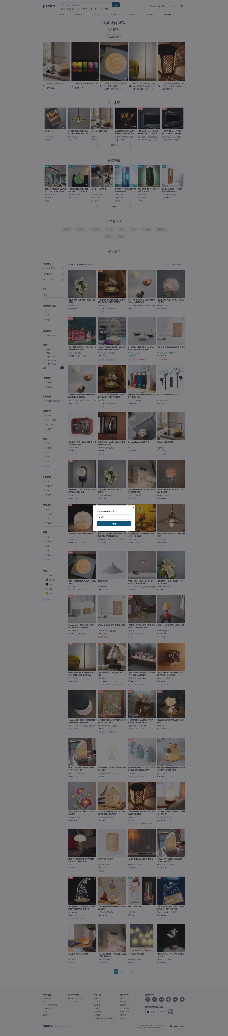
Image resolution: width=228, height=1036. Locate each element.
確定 (114, 523)
